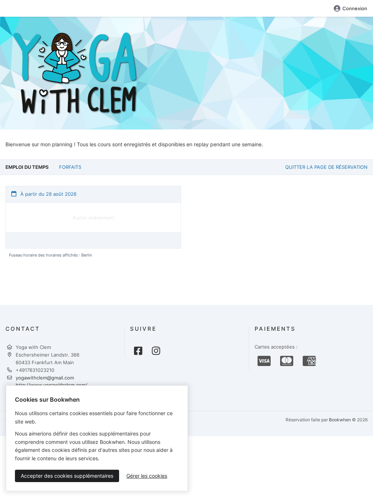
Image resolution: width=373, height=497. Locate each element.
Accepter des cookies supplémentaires (67, 476)
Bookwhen (340, 419)
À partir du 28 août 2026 (47, 194)
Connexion (354, 8)
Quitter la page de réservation (326, 167)
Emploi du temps (27, 167)
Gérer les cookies (146, 476)
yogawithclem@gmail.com (45, 378)
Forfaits (70, 167)
